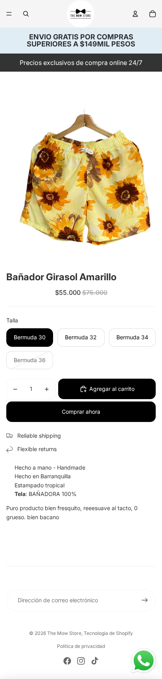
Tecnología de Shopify (108, 633)
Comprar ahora (81, 411)
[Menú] (9, 14)
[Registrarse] (144, 600)
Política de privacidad (81, 646)
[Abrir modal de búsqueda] (26, 13)
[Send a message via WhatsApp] (143, 660)
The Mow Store (64, 633)
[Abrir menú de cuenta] (135, 13)
